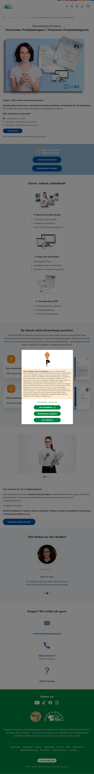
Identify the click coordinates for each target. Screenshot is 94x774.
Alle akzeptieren (45, 407)
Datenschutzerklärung (46, 387)
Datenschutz (42, 402)
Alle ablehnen (47, 420)
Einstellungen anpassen (47, 414)
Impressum (53, 402)
